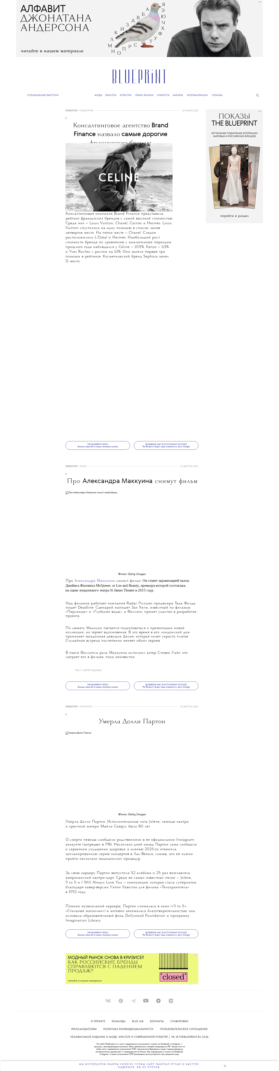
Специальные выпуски (43, 95)
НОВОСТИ (71, 110)
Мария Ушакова (92, 670)
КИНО (83, 466)
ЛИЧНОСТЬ (86, 706)
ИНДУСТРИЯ (86, 110)
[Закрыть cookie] (225, 1066)
